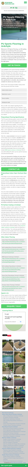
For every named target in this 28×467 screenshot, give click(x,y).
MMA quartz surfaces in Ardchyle (13, 150)
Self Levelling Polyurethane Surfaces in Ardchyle (12, 421)
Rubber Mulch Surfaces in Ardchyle (12, 456)
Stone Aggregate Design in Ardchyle (12, 430)
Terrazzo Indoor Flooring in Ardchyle (12, 425)
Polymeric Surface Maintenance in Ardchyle (14, 453)
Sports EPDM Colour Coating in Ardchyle (13, 451)
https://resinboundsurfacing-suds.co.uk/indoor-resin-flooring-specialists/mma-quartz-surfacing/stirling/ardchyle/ (13, 260)
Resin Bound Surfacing (7, 412)
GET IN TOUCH (14, 65)
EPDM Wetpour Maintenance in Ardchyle (13, 447)
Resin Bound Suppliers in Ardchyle (11, 436)
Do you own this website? (10, 321)
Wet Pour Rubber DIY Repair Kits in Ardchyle (14, 444)
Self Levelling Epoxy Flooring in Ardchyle (13, 415)
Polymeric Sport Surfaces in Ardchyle (12, 450)
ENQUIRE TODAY (14, 306)
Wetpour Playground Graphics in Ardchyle (13, 445)
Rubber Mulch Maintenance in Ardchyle (13, 461)
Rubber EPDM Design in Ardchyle (11, 440)
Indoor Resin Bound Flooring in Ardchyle (12, 414)
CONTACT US (14, 169)
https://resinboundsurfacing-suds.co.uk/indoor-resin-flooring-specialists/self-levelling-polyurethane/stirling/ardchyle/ (13, 269)
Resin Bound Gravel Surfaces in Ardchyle (13, 428)
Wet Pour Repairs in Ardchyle (10, 442)
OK (20, 321)
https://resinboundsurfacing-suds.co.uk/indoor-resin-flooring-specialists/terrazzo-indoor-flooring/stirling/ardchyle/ (13, 288)
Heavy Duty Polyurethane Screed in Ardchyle (14, 423)
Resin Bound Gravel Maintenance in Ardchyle (14, 431)
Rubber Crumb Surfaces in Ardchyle (12, 439)
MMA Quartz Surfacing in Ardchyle (11, 419)
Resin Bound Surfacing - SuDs (18, 462)
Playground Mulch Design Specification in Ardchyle (13, 458)
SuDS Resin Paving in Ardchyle (11, 433)
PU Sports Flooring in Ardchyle (10, 417)
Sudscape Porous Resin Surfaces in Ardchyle (14, 434)
